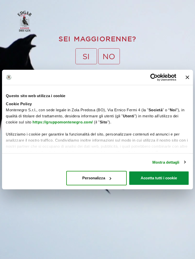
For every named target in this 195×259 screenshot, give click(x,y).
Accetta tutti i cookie (159, 178)
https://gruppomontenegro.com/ (62, 122)
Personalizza (93, 178)
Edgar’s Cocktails (80, 9)
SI (86, 56)
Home (54, 9)
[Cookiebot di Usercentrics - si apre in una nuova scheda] (154, 77)
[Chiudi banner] (187, 77)
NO (109, 56)
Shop (92, 9)
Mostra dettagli (166, 162)
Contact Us (104, 9)
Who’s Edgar (66, 9)
